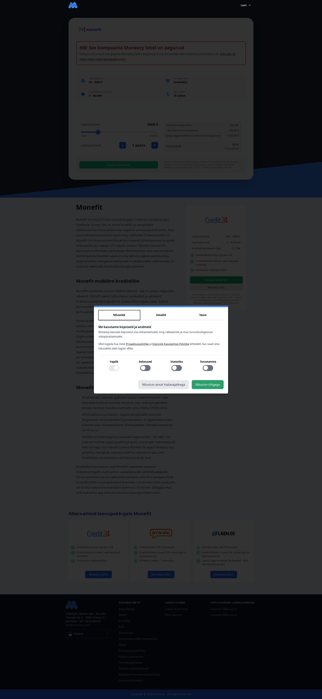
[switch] (114, 368)
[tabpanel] (161, 350)
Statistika (177, 361)
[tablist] (161, 315)
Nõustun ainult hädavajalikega (163, 384)
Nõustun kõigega (207, 384)
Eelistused (145, 361)
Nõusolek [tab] (119, 315)
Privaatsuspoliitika (137, 343)
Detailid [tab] (161, 315)
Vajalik (114, 361)
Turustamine (208, 361)
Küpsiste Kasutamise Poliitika (170, 343)
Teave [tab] (202, 315)
